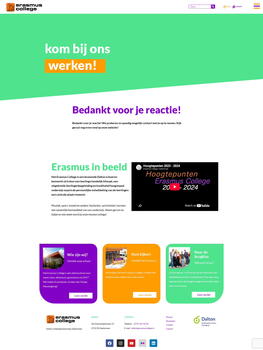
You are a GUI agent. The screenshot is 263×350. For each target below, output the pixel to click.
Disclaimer (173, 321)
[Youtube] (131, 343)
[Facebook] (109, 343)
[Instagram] (120, 343)
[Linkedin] (153, 343)
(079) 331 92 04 (141, 324)
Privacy (170, 317)
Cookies (172, 325)
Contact (171, 329)
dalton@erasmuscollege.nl (142, 328)
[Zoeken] (213, 6)
